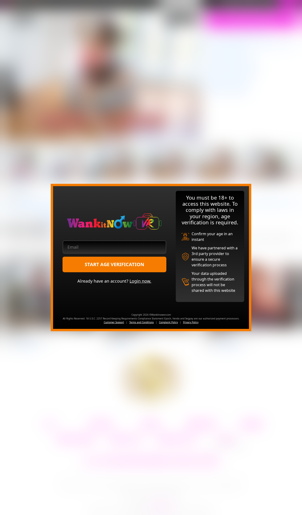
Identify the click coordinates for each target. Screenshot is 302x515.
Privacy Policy (190, 322)
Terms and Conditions (141, 322)
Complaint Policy (168, 322)
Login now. (140, 281)
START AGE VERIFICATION (114, 264)
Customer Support (114, 322)
